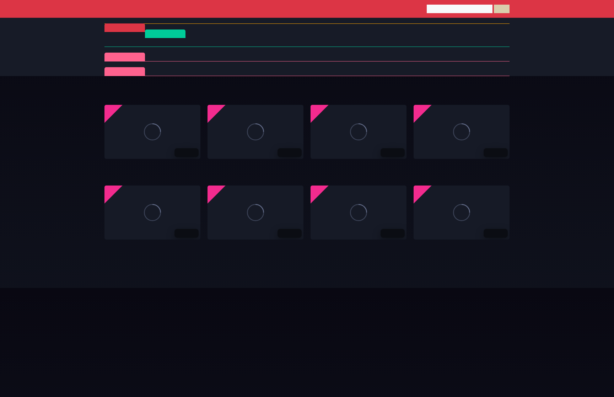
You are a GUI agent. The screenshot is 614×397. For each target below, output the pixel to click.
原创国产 (305, 42)
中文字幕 (261, 42)
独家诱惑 (346, 71)
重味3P (167, 71)
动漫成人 (480, 56)
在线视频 (124, 71)
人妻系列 (212, 71)
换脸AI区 (391, 56)
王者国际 (320, 247)
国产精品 (126, 42)
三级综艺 (435, 56)
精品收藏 (124, 56)
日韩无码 (350, 42)
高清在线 (165, 33)
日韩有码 (171, 42)
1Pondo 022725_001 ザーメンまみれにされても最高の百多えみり (384, 328)
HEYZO (301, 71)
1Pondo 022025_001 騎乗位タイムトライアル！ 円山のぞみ (170, 328)
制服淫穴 (167, 56)
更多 (497, 92)
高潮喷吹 (435, 71)
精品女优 (301, 56)
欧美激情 (395, 42)
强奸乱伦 (256, 56)
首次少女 (391, 71)
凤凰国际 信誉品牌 (228, 166)
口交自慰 (212, 56)
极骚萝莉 (256, 71)
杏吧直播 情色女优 (124, 247)
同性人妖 (346, 56)
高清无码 (423, 247)
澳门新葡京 (116, 166)
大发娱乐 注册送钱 (331, 166)
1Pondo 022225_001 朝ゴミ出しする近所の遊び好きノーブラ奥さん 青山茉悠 (500, 328)
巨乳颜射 (480, 71)
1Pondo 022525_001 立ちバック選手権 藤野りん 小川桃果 (272, 328)
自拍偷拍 (216, 42)
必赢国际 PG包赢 (226, 247)
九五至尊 (423, 166)
